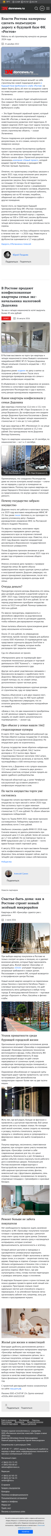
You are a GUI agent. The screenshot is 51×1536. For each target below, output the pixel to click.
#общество (6, 861)
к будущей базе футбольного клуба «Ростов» (21, 84)
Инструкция (24, 1420)
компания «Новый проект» (25, 160)
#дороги (5, 244)
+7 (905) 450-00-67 (9, 1464)
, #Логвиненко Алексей (20, 244)
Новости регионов (28, 1424)
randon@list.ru (7, 1480)
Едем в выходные (8, 1420)
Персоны (36, 1420)
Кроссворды (6, 1422)
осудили (21, 370)
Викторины (19, 1422)
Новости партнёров (9, 1424)
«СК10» (17, 967)
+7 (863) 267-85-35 (9, 1475)
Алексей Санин (21, 873)
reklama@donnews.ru (10, 1467)
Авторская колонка (35, 1422)
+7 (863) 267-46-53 (9, 1478)
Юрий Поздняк (20, 254)
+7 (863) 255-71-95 (9, 1462)
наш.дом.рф (15, 1388)
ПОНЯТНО (25, 1532)
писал (17, 515)
